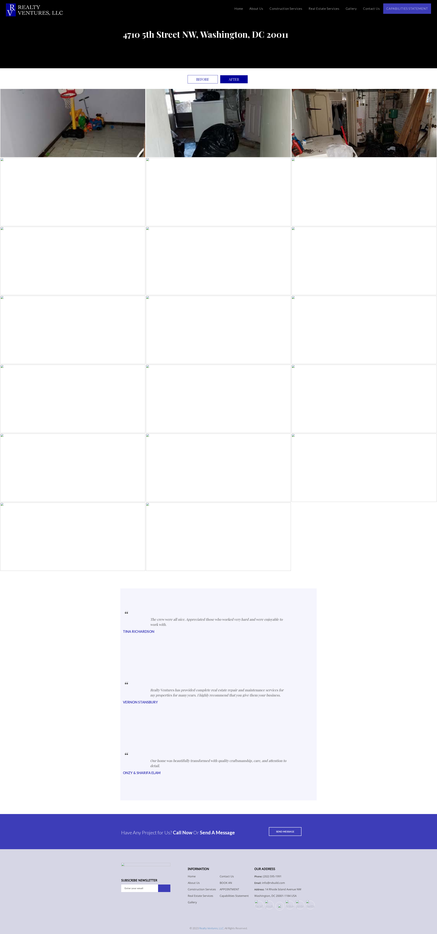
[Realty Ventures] (34, 9)
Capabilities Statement (407, 8)
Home (238, 8)
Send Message (285, 831)
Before (202, 79)
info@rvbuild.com (273, 883)
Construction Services (286, 8)
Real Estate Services (324, 8)
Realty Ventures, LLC (211, 928)
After (234, 79)
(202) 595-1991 (272, 876)
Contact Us (371, 8)
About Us (256, 8)
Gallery (351, 8)
